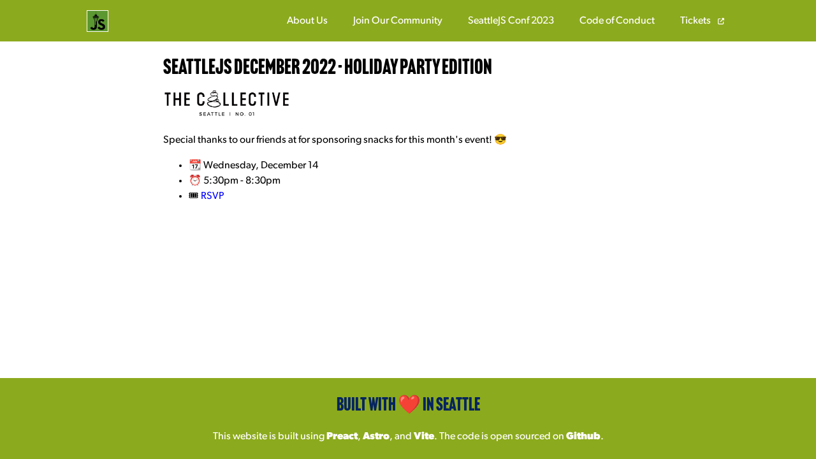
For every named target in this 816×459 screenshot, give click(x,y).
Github (583, 437)
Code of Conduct (617, 21)
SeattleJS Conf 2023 (511, 21)
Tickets (696, 21)
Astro (376, 437)
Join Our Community (397, 21)
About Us (307, 21)
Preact (342, 437)
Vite (424, 437)
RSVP (212, 196)
